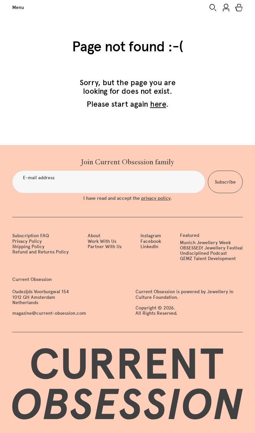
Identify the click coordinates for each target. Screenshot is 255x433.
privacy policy (155, 198)
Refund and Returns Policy (40, 252)
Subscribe (225, 182)
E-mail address (38, 178)
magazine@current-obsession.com (49, 313)
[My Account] (226, 7)
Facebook (150, 241)
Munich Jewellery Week (205, 242)
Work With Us (102, 241)
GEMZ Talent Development (208, 258)
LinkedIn (149, 246)
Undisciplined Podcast (203, 253)
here (158, 104)
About (94, 236)
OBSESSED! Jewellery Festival (211, 248)
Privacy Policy (27, 241)
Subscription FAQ (30, 236)
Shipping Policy (28, 246)
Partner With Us (105, 246)
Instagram (150, 236)
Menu (18, 7)
